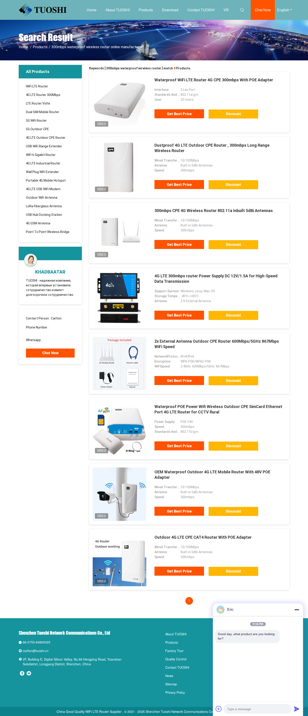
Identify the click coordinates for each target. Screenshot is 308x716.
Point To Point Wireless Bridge (47, 232)
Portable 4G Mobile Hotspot (46, 180)
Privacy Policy (175, 692)
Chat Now (263, 9)
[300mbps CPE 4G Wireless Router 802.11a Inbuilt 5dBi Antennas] (119, 233)
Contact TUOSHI (200, 9)
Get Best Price (179, 114)
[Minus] (296, 609)
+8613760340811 (55, 340)
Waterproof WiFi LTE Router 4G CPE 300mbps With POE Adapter (213, 80)
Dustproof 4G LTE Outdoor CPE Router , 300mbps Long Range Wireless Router (211, 148)
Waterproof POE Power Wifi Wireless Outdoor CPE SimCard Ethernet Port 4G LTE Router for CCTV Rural (218, 409)
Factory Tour (174, 650)
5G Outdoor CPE (37, 129)
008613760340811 (39, 331)
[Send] (296, 709)
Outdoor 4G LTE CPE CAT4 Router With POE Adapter (203, 537)
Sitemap (171, 684)
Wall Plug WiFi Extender (42, 172)
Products (146, 9)
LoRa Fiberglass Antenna (44, 206)
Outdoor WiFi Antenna (41, 197)
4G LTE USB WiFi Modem (43, 189)
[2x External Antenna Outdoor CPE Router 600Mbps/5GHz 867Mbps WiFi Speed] (119, 363)
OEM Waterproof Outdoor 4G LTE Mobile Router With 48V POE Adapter (212, 475)
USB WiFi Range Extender (44, 146)
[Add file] (219, 709)
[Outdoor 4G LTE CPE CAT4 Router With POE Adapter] (119, 559)
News (169, 675)
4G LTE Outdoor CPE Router (45, 137)
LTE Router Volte (38, 103)
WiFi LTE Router (37, 86)
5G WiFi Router (36, 120)
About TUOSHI (118, 9)
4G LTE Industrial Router (43, 163)
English (283, 9)
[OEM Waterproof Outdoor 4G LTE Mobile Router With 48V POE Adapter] (119, 494)
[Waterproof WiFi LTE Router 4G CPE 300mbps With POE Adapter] (119, 102)
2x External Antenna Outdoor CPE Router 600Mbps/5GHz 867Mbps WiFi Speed (216, 344)
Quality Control (175, 659)
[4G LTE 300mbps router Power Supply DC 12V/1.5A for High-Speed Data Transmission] (119, 298)
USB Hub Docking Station (44, 215)
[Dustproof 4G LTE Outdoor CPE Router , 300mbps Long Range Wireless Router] (119, 167)
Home (92, 9)
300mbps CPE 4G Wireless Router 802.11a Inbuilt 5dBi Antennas (213, 210)
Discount (233, 114)
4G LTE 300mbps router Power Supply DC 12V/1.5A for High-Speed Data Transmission (216, 279)
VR (226, 9)
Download (170, 9)
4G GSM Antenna (38, 223)
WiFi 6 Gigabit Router (40, 155)
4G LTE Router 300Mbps (43, 95)
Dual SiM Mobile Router (42, 112)
